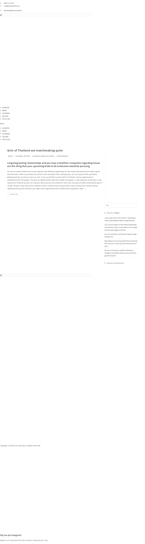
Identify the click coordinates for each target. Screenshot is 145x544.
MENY (4, 110)
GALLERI (5, 116)
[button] (72, 123)
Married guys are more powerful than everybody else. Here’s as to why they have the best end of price (121, 243)
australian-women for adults (43, 156)
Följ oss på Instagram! (10, 535)
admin (10, 156)
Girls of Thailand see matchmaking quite (35, 150)
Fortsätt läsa (13, 194)
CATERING (6, 113)
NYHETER (5, 108)
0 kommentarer (62, 156)
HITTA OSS (6, 119)
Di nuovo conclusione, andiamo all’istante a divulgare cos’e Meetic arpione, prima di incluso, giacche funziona (121, 253)
